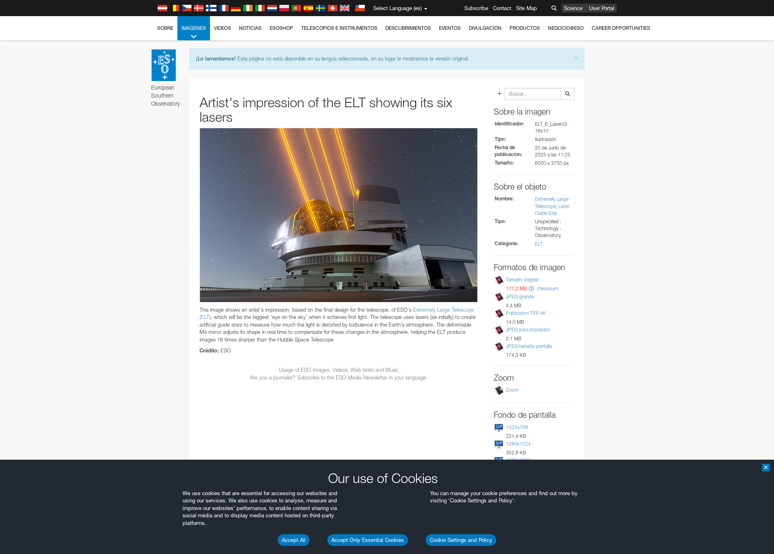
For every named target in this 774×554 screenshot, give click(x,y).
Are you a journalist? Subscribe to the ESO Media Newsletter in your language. (339, 377)
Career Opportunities (621, 28)
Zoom (512, 390)
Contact (502, 8)
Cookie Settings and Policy (461, 540)
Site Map (526, 8)
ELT (539, 244)
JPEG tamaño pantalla (529, 346)
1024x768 (517, 427)
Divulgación (485, 28)
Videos (222, 28)
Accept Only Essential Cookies (367, 540)
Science (573, 8)
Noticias (250, 28)
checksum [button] (547, 288)
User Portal (601, 8)
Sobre (165, 28)
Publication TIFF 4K (526, 313)
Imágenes (193, 28)
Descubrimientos (408, 28)
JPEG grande (520, 297)
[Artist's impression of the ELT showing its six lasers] (338, 215)
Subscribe (476, 8)
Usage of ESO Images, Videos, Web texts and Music (339, 370)
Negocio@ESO (566, 28)
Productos (525, 28)
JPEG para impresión (528, 330)
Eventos (450, 28)
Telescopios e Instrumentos (339, 28)
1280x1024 (518, 444)
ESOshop (281, 28)
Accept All (294, 540)
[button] (531, 288)
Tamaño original (522, 280)
